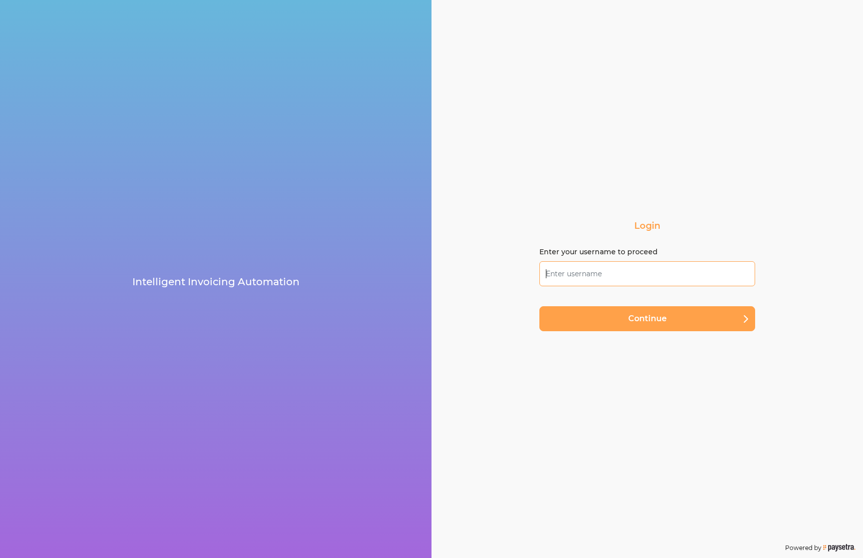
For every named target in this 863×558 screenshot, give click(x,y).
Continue (647, 318)
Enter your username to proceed (598, 251)
